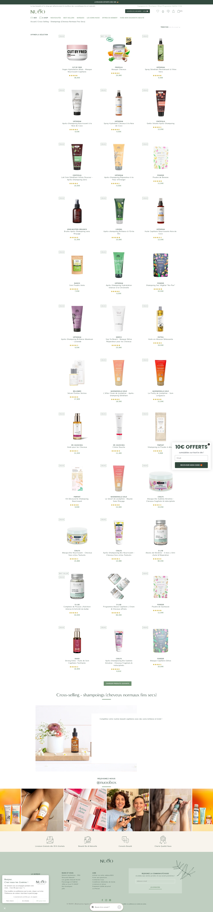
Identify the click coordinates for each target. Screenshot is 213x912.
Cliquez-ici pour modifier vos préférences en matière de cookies (130, 904)
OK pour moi (41, 901)
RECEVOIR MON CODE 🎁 (191, 465)
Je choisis (25, 901)
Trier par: (169, 27)
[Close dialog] (209, 444)
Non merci (10, 901)
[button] (73, 75)
